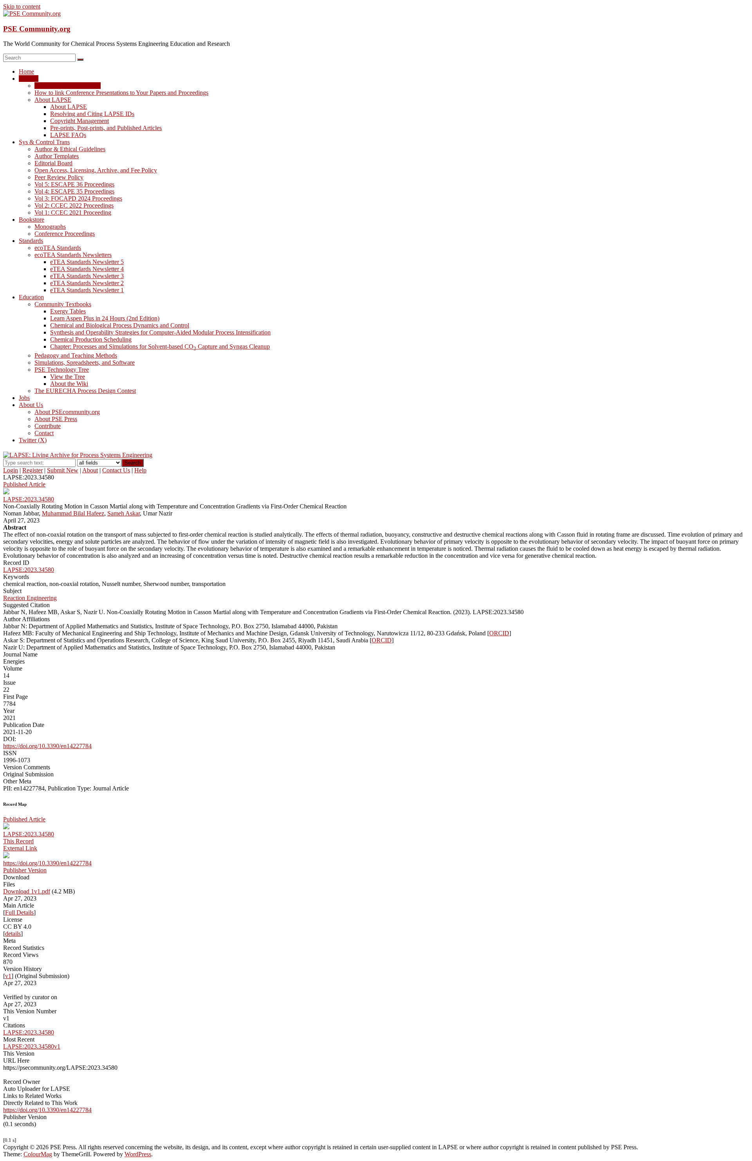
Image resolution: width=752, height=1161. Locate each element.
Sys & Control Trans (44, 142)
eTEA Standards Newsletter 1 (87, 290)
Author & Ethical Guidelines (69, 149)
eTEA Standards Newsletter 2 (87, 283)
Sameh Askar (123, 513)
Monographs (50, 226)
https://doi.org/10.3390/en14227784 (47, 746)
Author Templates (56, 156)
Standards (31, 240)
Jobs (24, 397)
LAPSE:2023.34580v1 (31, 1046)
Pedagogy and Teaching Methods (75, 355)
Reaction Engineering (30, 598)
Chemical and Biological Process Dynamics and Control (119, 325)
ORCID (499, 633)
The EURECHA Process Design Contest (85, 390)
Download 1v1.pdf (26, 891)
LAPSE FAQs (68, 135)
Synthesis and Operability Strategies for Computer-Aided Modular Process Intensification (160, 332)
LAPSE (28, 78)
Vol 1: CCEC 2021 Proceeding (72, 212)
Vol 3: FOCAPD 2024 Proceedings (78, 198)
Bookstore (31, 219)
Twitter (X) (33, 440)
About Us (31, 404)
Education (31, 297)
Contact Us (116, 470)
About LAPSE (52, 99)
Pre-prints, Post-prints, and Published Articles (106, 128)
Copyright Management (79, 121)
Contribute (47, 426)
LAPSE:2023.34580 (28, 569)
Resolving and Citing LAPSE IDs (92, 113)
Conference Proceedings (64, 233)
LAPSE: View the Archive (67, 85)
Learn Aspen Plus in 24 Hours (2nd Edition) (104, 318)
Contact (44, 433)
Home (26, 71)
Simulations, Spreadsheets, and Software (84, 362)
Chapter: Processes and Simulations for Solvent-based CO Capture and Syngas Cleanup (160, 346)
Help (140, 470)
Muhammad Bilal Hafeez (73, 513)
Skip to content (21, 6)
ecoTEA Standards (57, 247)
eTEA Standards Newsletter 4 (87, 269)
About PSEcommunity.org (67, 412)
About (90, 470)
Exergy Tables (68, 311)
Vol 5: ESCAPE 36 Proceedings (74, 184)
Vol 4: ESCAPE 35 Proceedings (74, 191)
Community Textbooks (62, 304)
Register (32, 470)
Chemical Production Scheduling (91, 339)
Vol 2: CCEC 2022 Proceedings (74, 205)
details (13, 933)
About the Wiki (69, 383)
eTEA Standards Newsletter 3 (87, 276)
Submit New (62, 470)
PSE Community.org (36, 29)
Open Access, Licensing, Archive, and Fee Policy (95, 170)
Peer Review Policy (58, 177)
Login (10, 470)
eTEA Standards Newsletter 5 (87, 262)
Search (133, 463)
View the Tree (67, 376)
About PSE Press (55, 419)
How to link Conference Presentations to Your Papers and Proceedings (121, 92)
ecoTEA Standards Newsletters (73, 254)
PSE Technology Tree (61, 369)
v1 (8, 976)
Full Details (19, 912)
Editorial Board (53, 163)
